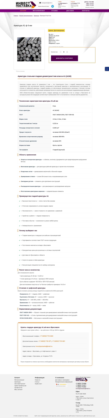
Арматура (17, 382)
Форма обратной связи (43, 6)
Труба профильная (20, 386)
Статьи (37, 382)
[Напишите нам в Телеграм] (52, 6)
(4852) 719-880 (89, 2)
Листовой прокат (19, 384)
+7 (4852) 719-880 (46, 336)
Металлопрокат (39, 10)
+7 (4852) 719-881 (58, 341)
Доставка (70, 10)
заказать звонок (89, 7)
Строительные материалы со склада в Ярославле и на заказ (26, 4)
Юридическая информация (63, 382)
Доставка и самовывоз (62, 380)
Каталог (23, 10)
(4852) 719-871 (90, 3)
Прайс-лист (38, 384)
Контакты (86, 10)
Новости (37, 380)
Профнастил (18, 387)
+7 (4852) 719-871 (44, 341)
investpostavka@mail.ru (46, 2)
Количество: (54, 52)
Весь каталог (18, 389)
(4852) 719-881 (90, 5)
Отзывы (54, 10)
